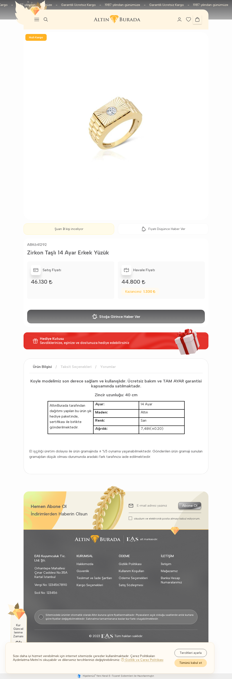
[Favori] (188, 19)
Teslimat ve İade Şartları (94, 578)
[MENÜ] (36, 19)
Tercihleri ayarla (191, 653)
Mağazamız (169, 571)
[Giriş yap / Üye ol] (179, 19)
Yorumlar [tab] (108, 367)
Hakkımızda (85, 564)
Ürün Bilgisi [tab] (42, 367)
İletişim (166, 564)
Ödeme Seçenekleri (133, 578)
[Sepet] (197, 19)
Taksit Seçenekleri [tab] (76, 367)
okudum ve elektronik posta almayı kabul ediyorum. (167, 518)
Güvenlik (83, 571)
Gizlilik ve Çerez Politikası (143, 660)
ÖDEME (124, 556)
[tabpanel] (116, 419)
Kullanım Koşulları (131, 571)
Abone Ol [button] (189, 505)
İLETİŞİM (167, 556)
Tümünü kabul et (190, 663)
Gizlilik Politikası (130, 564)
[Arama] (45, 19)
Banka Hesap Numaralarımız (171, 580)
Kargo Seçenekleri (90, 585)
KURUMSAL (85, 556)
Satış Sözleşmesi (131, 585)
